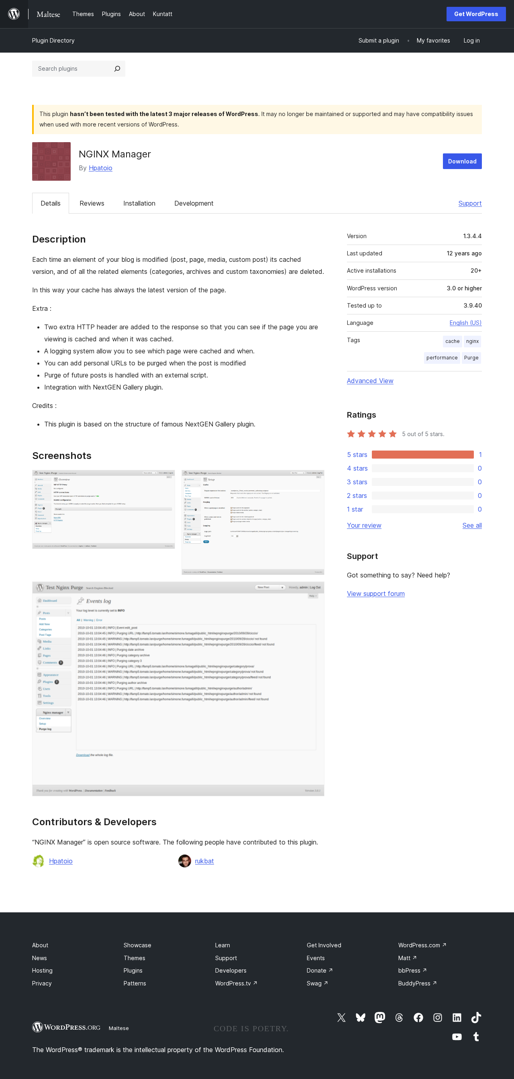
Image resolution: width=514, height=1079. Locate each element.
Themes (134, 958)
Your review (364, 525)
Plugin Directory (53, 40)
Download (462, 161)
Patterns (135, 983)
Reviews (92, 203)
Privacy (42, 983)
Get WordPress (476, 13)
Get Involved (324, 945)
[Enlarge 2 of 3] (314, 481)
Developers (231, 970)
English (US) (466, 322)
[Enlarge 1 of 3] (164, 481)
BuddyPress (417, 983)
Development (194, 203)
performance (442, 358)
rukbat (204, 861)
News (39, 958)
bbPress (412, 970)
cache (452, 341)
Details (51, 203)
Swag (317, 983)
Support (470, 203)
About (40, 945)
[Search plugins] (117, 69)
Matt (407, 958)
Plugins (133, 970)
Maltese (119, 1028)
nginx (472, 341)
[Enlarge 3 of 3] (314, 592)
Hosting (42, 970)
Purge (471, 358)
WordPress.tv (236, 983)
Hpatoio (100, 168)
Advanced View (370, 381)
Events (316, 958)
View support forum (376, 593)
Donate (320, 970)
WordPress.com (422, 945)
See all (472, 525)
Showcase (137, 945)
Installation (139, 203)
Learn (222, 945)
